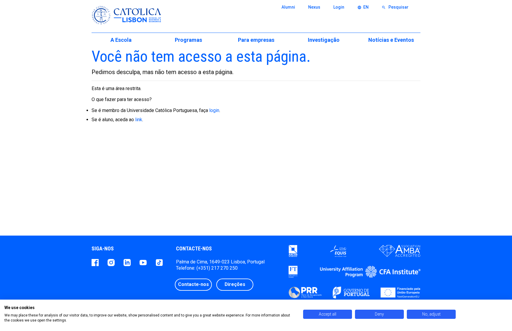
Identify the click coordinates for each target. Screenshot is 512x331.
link (138, 119)
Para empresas (256, 40)
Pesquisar (395, 7)
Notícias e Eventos (391, 40)
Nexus (314, 7)
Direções (235, 284)
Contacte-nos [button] (193, 284)
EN (363, 7)
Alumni (288, 7)
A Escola (121, 40)
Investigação (324, 40)
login (214, 110)
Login (338, 7)
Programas (188, 40)
